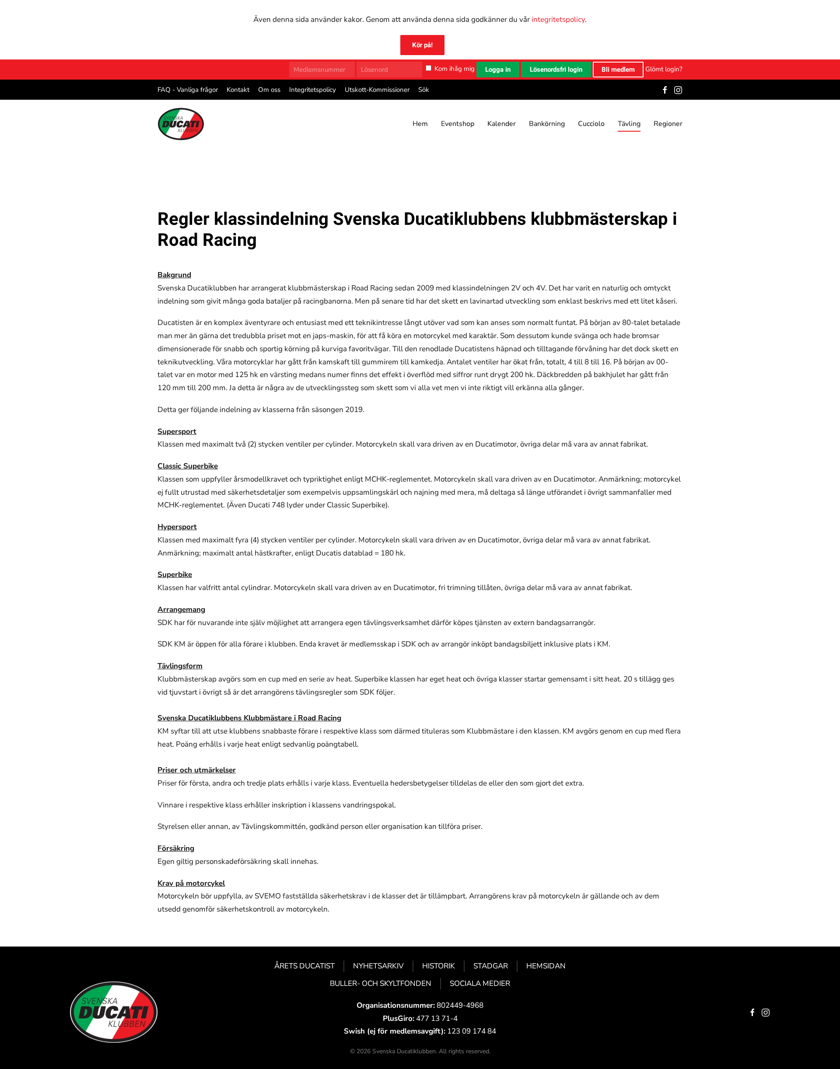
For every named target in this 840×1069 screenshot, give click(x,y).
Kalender (501, 124)
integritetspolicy (558, 19)
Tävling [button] (629, 124)
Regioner (668, 124)
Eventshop (457, 124)
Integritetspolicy (312, 89)
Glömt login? (663, 68)
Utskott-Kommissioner (377, 89)
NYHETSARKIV (378, 966)
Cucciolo (591, 124)
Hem (420, 124)
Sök (423, 89)
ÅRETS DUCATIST (304, 966)
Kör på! (422, 45)
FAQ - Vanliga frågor (188, 89)
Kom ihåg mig (454, 68)
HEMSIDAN (546, 966)
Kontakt (238, 89)
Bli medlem (618, 69)
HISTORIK (438, 966)
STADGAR (490, 966)
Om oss (269, 89)
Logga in (498, 69)
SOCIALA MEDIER (480, 983)
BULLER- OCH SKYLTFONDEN (380, 983)
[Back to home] (181, 123)
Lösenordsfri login (556, 69)
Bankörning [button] (547, 124)
